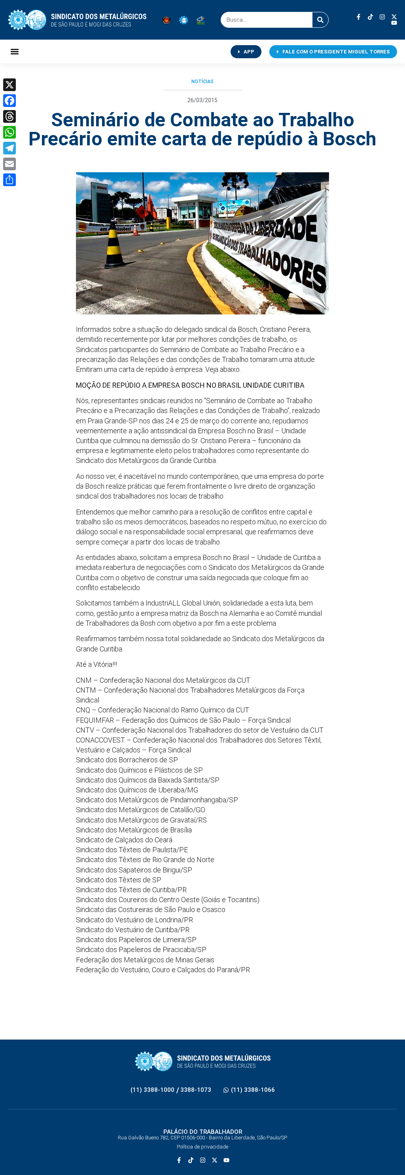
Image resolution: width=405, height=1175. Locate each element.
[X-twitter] (394, 17)
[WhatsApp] (9, 132)
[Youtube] (394, 23)
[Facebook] (9, 101)
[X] (9, 85)
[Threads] (9, 116)
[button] (14, 51)
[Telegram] (9, 148)
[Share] (9, 180)
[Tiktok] (370, 17)
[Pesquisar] (320, 19)
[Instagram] (382, 17)
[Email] (9, 164)
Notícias (202, 81)
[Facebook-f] (358, 17)
